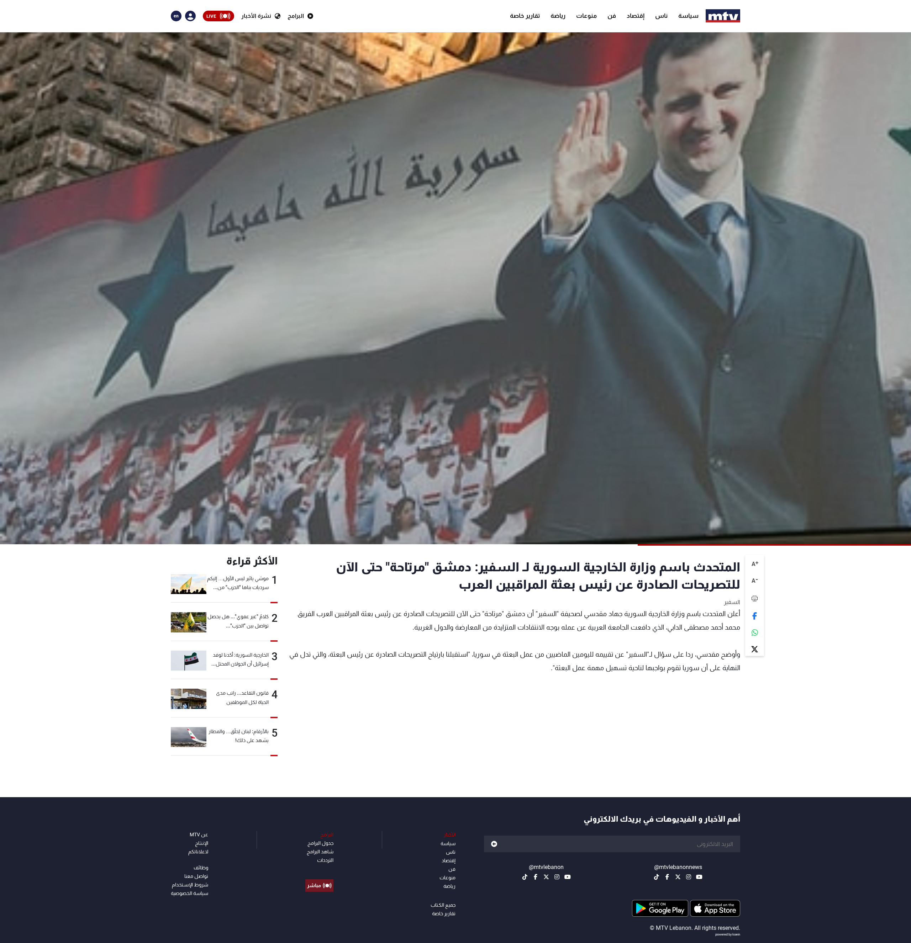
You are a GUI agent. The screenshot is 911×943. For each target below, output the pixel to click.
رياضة (558, 15)
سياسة (688, 15)
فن (611, 15)
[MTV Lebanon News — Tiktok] (656, 877)
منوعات (586, 15)
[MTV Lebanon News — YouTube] (699, 877)
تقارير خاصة (525, 15)
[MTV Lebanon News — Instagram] (688, 877)
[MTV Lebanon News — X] (678, 877)
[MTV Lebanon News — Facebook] (667, 877)
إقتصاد (635, 15)
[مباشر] (319, 869)
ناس (661, 15)
